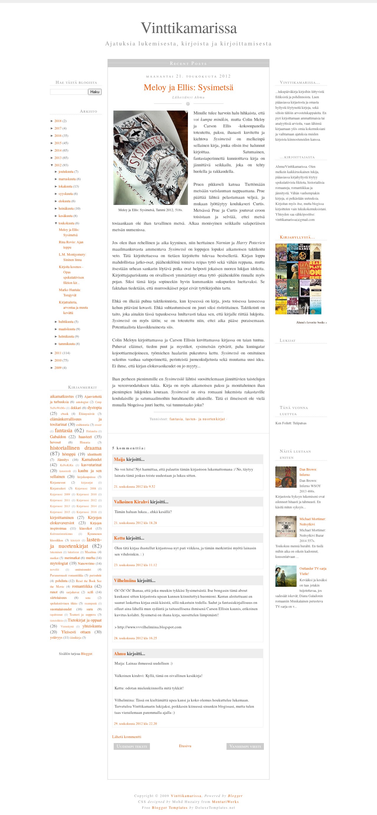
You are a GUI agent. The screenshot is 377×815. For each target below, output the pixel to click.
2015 (58, 142)
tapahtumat (56, 615)
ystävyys (56, 637)
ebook (64, 414)
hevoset (55, 442)
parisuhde (96, 575)
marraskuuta (67, 178)
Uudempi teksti (132, 746)
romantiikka (82, 586)
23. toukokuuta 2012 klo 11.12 (135, 565)
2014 (58, 150)
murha (90, 557)
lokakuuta (65, 186)
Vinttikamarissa (188, 26)
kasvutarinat (91, 464)
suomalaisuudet (61, 609)
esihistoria (82, 425)
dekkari (76, 407)
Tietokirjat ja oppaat (85, 620)
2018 (58, 120)
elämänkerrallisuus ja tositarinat (76, 421)
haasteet (85, 436)
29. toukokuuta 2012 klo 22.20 (135, 723)
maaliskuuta (67, 328)
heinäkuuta (66, 208)
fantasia (63, 430)
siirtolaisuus (58, 597)
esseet (98, 425)
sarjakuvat (72, 592)
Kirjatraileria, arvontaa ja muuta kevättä (73, 307)
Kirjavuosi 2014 (87, 506)
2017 (58, 128)
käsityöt (75, 540)
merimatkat (72, 557)
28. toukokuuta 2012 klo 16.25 (135, 638)
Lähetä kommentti (126, 736)
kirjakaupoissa (86, 477)
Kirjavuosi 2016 (87, 512)
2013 (58, 157)
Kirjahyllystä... (297, 237)
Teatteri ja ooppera (83, 614)
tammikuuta (67, 343)
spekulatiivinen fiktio (63, 603)
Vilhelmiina (125, 580)
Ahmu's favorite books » (311, 322)
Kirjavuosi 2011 (60, 500)
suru (90, 609)
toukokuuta (66, 223)
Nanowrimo (86, 563)
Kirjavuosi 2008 (85, 488)
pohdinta (61, 580)
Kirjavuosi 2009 (60, 494)
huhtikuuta (66, 321)
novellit (54, 569)
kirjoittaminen (62, 517)
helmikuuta (66, 336)
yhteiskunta (92, 626)
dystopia (94, 407)
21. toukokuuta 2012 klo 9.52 (134, 486)
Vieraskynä (67, 626)
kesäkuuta (65, 215)
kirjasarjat (87, 482)
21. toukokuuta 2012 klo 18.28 (135, 522)
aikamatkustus (62, 396)
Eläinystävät (87, 414)
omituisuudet (83, 569)
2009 (58, 367)
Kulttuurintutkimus (61, 534)
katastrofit (65, 471)
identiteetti (94, 454)
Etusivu (185, 745)
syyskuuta (66, 193)
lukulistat (73, 552)
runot (53, 591)
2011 (58, 352)
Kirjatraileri (58, 488)
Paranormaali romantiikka (66, 575)
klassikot (86, 528)
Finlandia (91, 431)
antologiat (82, 402)
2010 (58, 360)
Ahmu (120, 653)
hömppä (68, 454)
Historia (85, 442)
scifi (90, 591)
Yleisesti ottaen (75, 632)
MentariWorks (225, 801)
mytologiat (59, 563)
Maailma (90, 552)
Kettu (119, 538)
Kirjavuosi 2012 (87, 500)
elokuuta (64, 200)
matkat (54, 558)
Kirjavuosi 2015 (60, 512)
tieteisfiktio (56, 620)
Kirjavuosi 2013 (60, 506)
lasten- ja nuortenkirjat (76, 542)
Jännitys (63, 459)
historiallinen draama (76, 447)
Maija (119, 459)
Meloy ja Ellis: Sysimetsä (188, 87)
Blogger (86, 653)
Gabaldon (58, 436)
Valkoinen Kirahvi (131, 501)
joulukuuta (66, 171)
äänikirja (75, 637)
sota (87, 598)
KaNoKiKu (66, 465)
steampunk (91, 603)
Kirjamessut (57, 482)
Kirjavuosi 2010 (87, 494)
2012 (58, 164)
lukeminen (56, 552)
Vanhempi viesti (245, 746)
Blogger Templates (170, 807)
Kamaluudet (92, 459)
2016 (58, 135)
